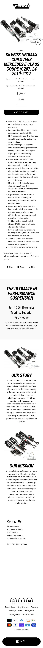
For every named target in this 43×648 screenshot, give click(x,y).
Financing (34, 607)
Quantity (21, 99)
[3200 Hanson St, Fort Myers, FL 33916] (21, 551)
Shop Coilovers (23, 607)
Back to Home (10, 607)
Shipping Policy (14, 615)
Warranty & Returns (15, 611)
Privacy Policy (29, 611)
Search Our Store (28, 615)
